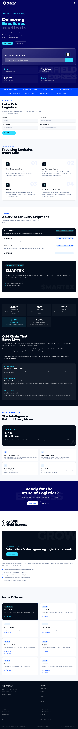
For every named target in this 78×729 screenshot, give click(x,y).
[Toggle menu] (74, 3)
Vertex (42, 696)
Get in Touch (32, 503)
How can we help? (44, 124)
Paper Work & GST (45, 716)
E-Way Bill (43, 714)
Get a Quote (7, 43)
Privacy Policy (46, 726)
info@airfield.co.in (8, 615)
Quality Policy (5, 711)
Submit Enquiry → (9, 133)
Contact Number (6, 124)
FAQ (3, 719)
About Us (4, 709)
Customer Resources (46, 711)
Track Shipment (44, 709)
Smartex (42, 693)
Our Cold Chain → (20, 43)
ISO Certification (6, 716)
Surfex (42, 699)
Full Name (4, 117)
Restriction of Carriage (46, 719)
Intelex (42, 701)
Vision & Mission (6, 714)
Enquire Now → (12, 554)
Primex (42, 691)
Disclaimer (39, 726)
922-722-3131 (45, 503)
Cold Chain (43, 688)
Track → (69, 60)
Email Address (43, 117)
